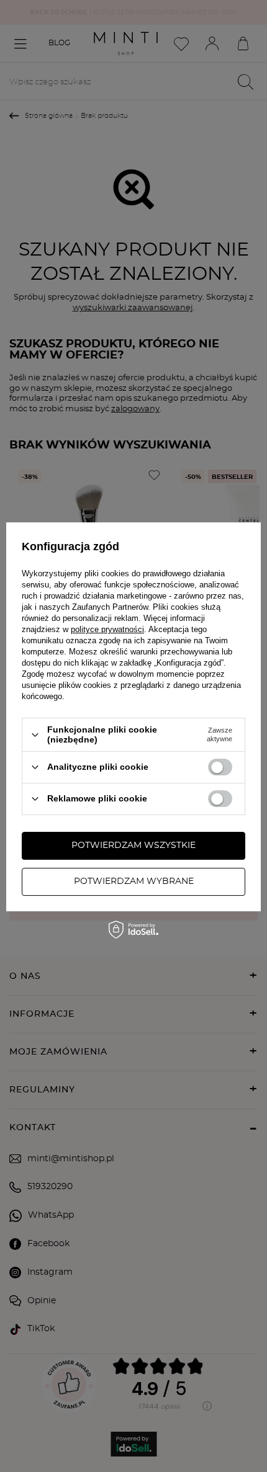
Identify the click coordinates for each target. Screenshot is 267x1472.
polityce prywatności (107, 629)
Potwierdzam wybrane (134, 881)
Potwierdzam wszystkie (133, 845)
